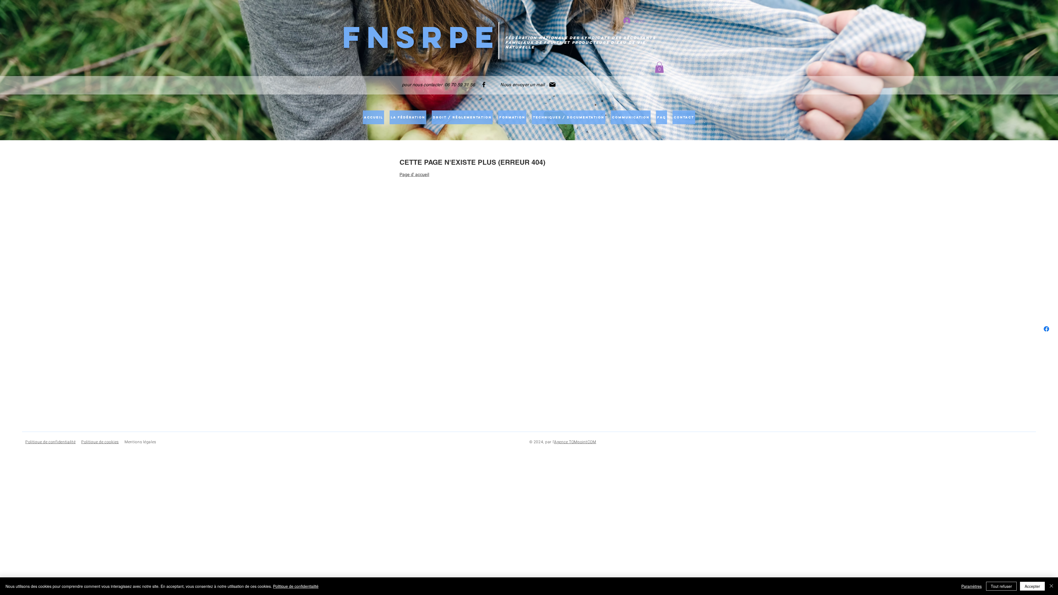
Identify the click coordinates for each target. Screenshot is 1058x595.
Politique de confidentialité (296, 586)
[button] (659, 67)
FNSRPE (421, 37)
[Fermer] (1051, 586)
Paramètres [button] (971, 586)
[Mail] (552, 84)
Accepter (1032, 586)
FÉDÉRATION (521, 38)
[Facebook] (483, 84)
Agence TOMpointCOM (575, 442)
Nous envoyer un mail (522, 84)
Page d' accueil (414, 174)
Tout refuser (1001, 586)
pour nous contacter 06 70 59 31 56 (438, 84)
